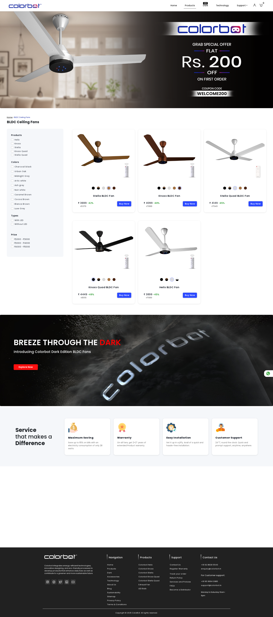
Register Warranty (179, 568)
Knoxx (18, 143)
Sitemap (111, 596)
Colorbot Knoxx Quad (149, 576)
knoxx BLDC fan (146, 180)
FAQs (172, 585)
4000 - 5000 (22, 246)
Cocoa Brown (22, 199)
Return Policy (176, 577)
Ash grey (19, 185)
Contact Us (175, 564)
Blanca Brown (22, 204)
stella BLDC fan (81, 180)
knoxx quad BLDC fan (84, 272)
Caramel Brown (23, 194)
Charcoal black (23, 166)
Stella (18, 147)
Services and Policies (180, 581)
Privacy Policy (114, 600)
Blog (109, 588)
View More (89, 542)
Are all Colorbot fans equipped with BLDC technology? (171, 511)
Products (190, 5)
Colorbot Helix (145, 564)
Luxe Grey (20, 208)
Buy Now (124, 203)
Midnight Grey (22, 176)
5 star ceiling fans (60, 523)
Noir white (20, 190)
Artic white (20, 180)
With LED (19, 220)
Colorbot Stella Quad (148, 580)
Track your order (178, 573)
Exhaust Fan (144, 584)
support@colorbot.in (211, 585)
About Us (111, 584)
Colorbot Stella (145, 572)
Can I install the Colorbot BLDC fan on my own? (167, 532)
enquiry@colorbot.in (211, 568)
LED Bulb (142, 588)
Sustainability (113, 592)
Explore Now (26, 367)
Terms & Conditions (117, 604)
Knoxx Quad (21, 151)
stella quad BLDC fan (215, 180)
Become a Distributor (180, 589)
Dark (205, 5)
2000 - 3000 (22, 239)
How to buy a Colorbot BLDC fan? (159, 500)
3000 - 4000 (22, 243)
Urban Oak (20, 171)
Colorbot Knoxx (145, 568)
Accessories (113, 576)
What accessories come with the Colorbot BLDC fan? (171, 543)
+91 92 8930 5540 (209, 564)
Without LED (21, 224)
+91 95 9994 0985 (209, 581)
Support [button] (241, 5)
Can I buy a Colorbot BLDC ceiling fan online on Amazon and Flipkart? (179, 522)
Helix (17, 139)
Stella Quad (21, 155)
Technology (222, 5)
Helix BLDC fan (146, 272)
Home (173, 5)
